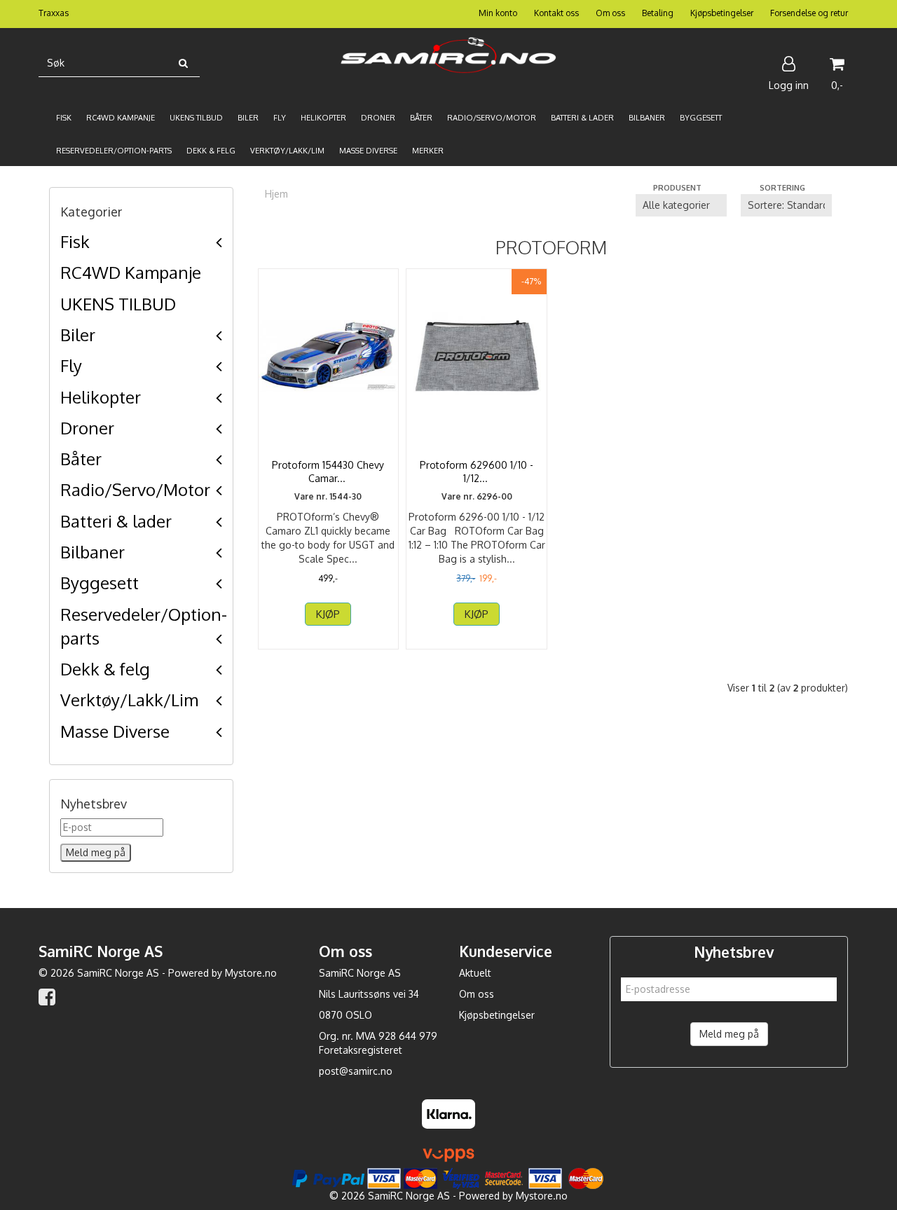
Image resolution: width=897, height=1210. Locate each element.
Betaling (657, 13)
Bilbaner (92, 552)
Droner (87, 428)
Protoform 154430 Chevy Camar (328, 472)
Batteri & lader (116, 521)
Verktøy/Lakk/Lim (129, 699)
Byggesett (99, 582)
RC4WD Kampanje (130, 272)
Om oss (610, 13)
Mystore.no (251, 973)
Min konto (498, 13)
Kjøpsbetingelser (721, 13)
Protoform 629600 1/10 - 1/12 (476, 472)
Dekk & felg (105, 669)
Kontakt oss (556, 13)
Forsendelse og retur (809, 13)
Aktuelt (475, 973)
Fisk (75, 241)
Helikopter (100, 397)
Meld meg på (729, 1034)
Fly (71, 365)
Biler (77, 334)
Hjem (276, 194)
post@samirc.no (355, 1071)
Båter (81, 458)
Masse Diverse (115, 731)
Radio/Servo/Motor (135, 489)
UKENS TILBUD (118, 304)
